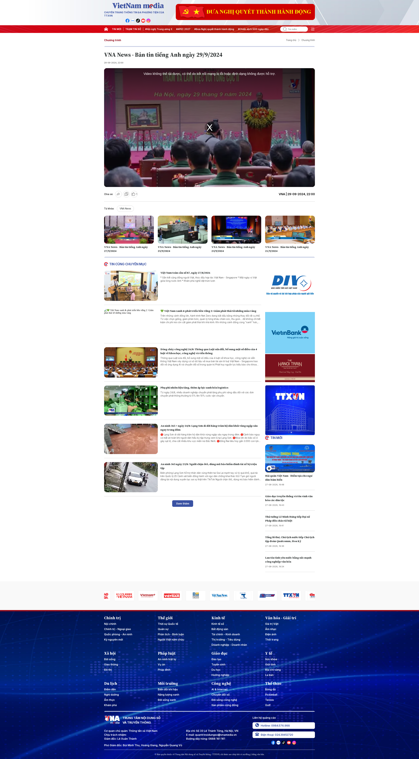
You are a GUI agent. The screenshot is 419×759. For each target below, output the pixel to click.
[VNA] (127, 21)
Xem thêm (182, 503)
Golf (268, 705)
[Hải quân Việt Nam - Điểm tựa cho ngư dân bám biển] (290, 458)
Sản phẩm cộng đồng (224, 705)
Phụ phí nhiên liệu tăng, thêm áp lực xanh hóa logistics (194, 387)
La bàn (269, 675)
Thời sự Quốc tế (168, 623)
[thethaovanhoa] (305, 596)
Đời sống (109, 659)
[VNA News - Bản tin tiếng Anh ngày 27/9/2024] (129, 230)
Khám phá (110, 705)
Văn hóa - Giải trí (280, 618)
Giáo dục (219, 653)
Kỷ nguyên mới (113, 639)
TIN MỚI (116, 29)
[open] (313, 29)
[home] (106, 29)
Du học (216, 669)
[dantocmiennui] (209, 596)
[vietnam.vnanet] (138, 596)
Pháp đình (164, 669)
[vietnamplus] (114, 596)
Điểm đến (110, 689)
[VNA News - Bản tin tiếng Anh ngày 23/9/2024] (236, 230)
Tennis (269, 699)
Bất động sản (219, 629)
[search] (283, 29)
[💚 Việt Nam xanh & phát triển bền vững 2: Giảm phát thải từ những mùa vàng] (131, 324)
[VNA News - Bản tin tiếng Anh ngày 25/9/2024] (183, 230)
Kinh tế (218, 618)
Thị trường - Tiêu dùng (225, 639)
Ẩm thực (109, 699)
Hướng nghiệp (220, 675)
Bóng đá (270, 689)
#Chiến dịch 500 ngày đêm (253, 29)
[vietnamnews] (186, 596)
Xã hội (110, 653)
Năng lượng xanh (168, 694)
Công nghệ (221, 683)
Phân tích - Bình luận (171, 634)
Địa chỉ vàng (273, 669)
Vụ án (161, 664)
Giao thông (111, 664)
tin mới (276, 438)
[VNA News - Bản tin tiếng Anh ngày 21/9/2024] (290, 230)
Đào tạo (216, 659)
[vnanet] (257, 596)
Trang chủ (291, 40)
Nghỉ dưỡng (111, 694)
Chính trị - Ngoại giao (117, 629)
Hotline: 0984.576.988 (275, 725)
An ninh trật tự (167, 659)
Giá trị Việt (271, 623)
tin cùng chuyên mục (127, 264)
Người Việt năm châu (171, 639)
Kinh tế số (217, 623)
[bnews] (162, 596)
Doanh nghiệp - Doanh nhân (229, 644)
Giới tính (270, 664)
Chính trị (112, 618)
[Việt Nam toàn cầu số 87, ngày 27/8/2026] (131, 286)
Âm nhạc (270, 629)
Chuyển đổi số (220, 694)
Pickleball (271, 694)
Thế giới (165, 618)
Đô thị (108, 669)
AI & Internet (219, 689)
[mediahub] (233, 596)
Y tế (268, 653)
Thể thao (273, 683)
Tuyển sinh (218, 664)
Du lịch (110, 683)
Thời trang (271, 639)
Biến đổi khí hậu (168, 689)
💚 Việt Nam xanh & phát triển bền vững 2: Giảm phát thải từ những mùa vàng (208, 311)
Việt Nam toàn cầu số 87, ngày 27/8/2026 (185, 272)
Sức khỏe (271, 659)
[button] (288, 432)
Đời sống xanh (167, 699)
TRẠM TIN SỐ (133, 29)
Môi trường (168, 683)
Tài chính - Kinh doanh (225, 634)
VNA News (125, 208)
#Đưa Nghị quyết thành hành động (214, 29)
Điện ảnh (270, 634)
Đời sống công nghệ (224, 699)
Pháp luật (166, 653)
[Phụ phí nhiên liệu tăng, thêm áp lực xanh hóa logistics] (131, 401)
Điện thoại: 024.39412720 (277, 734)
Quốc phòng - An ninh (118, 634)
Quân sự (163, 629)
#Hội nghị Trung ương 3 (158, 29)
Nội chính (110, 623)
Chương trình (112, 40)
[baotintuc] (281, 596)
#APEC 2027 (183, 29)
